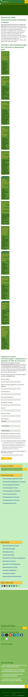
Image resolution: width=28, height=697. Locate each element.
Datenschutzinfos (11, 442)
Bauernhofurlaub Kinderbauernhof (12, 576)
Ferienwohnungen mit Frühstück (11, 491)
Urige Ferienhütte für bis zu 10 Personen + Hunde (5, 131)
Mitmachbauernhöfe (8, 552)
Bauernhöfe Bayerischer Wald (11, 545)
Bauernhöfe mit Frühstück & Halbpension (14, 558)
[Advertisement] (14, 522)
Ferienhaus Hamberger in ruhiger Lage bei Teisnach (5, 231)
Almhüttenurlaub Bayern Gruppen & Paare (5, 306)
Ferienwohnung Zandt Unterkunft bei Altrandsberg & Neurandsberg (5, 207)
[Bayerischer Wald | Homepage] (6, 1)
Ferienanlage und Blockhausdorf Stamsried (5, 155)
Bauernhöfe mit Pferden (9, 561)
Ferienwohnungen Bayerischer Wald (12, 478)
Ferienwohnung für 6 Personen (11, 497)
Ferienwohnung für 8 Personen (11, 500)
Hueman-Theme (21, 695)
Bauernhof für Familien (9, 573)
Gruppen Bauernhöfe (8, 555)
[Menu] (26, 1)
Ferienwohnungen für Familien (11, 485)
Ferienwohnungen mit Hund (10, 488)
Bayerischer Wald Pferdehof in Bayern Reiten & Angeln (5, 331)
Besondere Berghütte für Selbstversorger (5, 280)
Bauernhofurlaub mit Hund (10, 567)
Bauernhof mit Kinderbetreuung (11, 564)
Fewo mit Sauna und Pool (10, 494)
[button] (2, 586)
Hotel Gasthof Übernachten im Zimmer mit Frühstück (5, 183)
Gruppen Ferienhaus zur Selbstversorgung (5, 105)
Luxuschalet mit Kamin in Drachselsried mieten (5, 257)
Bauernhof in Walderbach (9, 570)
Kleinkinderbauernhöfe (9, 548)
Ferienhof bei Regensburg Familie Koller (5, 81)
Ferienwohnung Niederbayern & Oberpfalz (14, 481)
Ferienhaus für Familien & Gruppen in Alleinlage (5, 56)
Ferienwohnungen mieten (9, 503)
